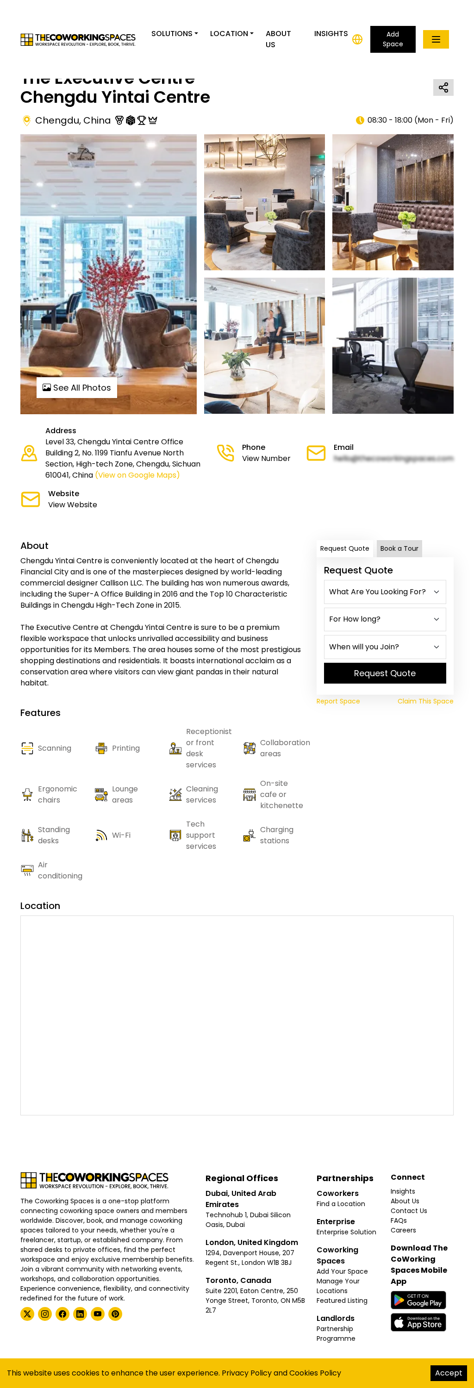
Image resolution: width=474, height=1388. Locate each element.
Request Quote (344, 548)
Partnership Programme (336, 1333)
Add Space (393, 39)
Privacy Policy (247, 1373)
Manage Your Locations (338, 1285)
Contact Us (409, 1210)
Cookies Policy (315, 1373)
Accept (448, 1373)
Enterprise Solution (346, 1232)
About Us (278, 39)
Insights (331, 33)
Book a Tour (399, 548)
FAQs (399, 1220)
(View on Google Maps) (137, 475)
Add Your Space (342, 1271)
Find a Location (341, 1203)
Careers (403, 1230)
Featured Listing (342, 1300)
